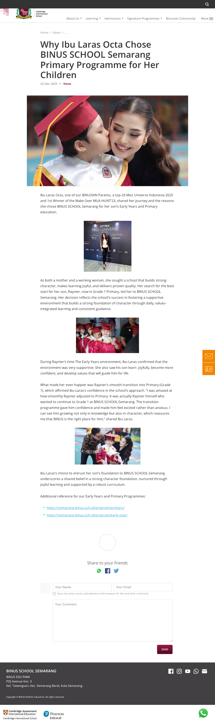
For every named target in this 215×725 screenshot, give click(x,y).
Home (44, 32)
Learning (92, 18)
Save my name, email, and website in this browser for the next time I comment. (103, 593)
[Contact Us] (208, 356)
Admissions (113, 18)
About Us (72, 18)
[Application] (208, 368)
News (56, 32)
